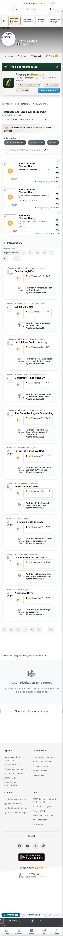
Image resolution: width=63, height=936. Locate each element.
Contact (37, 56)
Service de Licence (41, 766)
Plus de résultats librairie (32, 711)
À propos (9, 56)
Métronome (38, 824)
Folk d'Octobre (27, 191)
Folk (55, 142)
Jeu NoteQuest (40, 820)
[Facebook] (20, 846)
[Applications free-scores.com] (4, 20)
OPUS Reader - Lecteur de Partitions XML (45, 800)
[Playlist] (46, 921)
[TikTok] (43, 846)
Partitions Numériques (18, 808)
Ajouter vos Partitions (42, 761)
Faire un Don (38, 775)
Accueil (6, 934)
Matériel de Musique (17, 812)
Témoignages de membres (16, 769)
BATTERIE (38, 142)
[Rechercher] (50, 9)
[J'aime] (20, 921)
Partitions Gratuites (17, 799)
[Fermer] (57, 67)
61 (5, 258)
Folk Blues (27, 217)
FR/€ (59, 11)
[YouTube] (27, 846)
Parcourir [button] (18, 934)
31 (37, 253)
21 (30, 253)
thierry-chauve (17, 142)
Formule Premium (40, 770)
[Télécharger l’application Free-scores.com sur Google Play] (31, 857)
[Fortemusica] (21, 875)
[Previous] (25, 921)
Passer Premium (49, 90)
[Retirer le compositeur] (44, 915)
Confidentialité (11, 778)
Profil (57, 934)
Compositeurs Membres (44, 757)
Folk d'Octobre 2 (27, 165)
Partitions (22, 56)
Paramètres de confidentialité (11, 783)
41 (45, 253)
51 (52, 253)
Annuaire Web (39, 811)
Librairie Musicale (16, 803)
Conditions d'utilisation (14, 773)
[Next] (40, 921)
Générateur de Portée (43, 815)
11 (23, 253)
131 (16, 258)
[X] (35, 846)
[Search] (44, 150)
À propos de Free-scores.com (12, 758)
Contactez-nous (11, 764)
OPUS (44, 934)
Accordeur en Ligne (42, 806)
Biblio (31, 934)
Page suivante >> (11, 253)
